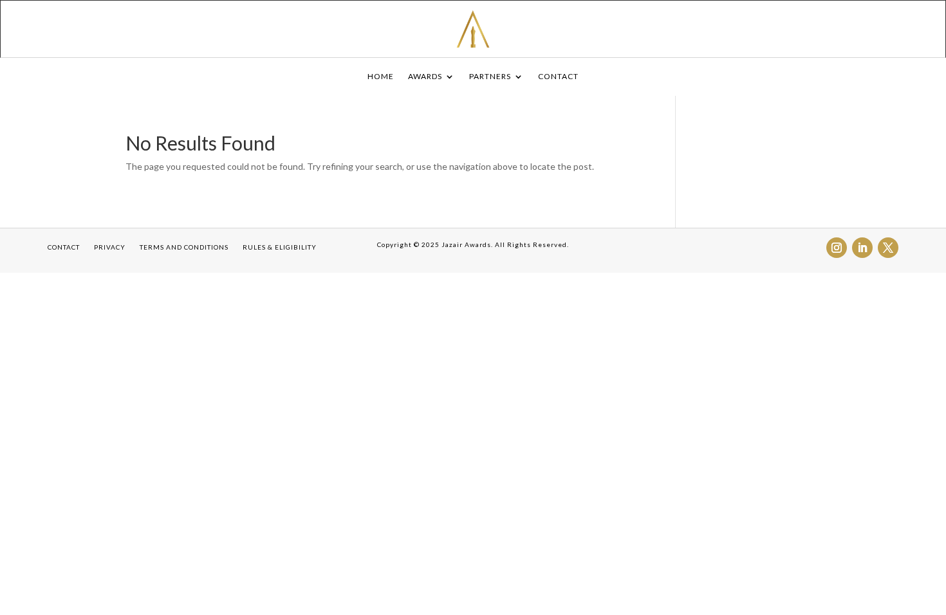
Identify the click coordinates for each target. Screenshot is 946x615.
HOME (380, 76)
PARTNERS (490, 76)
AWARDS (425, 76)
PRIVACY (109, 247)
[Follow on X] (888, 247)
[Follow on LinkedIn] (862, 247)
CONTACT (558, 76)
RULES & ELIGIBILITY (280, 247)
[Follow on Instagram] (836, 247)
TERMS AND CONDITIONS (184, 247)
